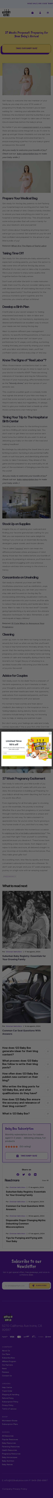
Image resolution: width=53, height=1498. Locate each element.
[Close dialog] (50, 733)
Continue (14, 757)
